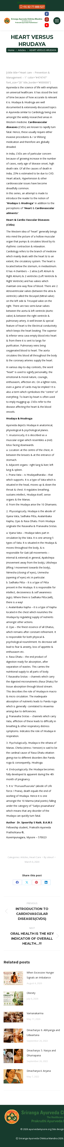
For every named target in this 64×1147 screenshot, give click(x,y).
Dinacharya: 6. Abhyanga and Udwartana (43, 1032)
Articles (24, 857)
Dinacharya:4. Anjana (39, 1070)
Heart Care (35, 857)
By (49, 857)
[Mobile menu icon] (56, 20)
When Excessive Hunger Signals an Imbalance (40, 975)
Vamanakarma (35, 1013)
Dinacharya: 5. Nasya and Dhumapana (41, 1053)
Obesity (31, 993)
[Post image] (13, 978)
